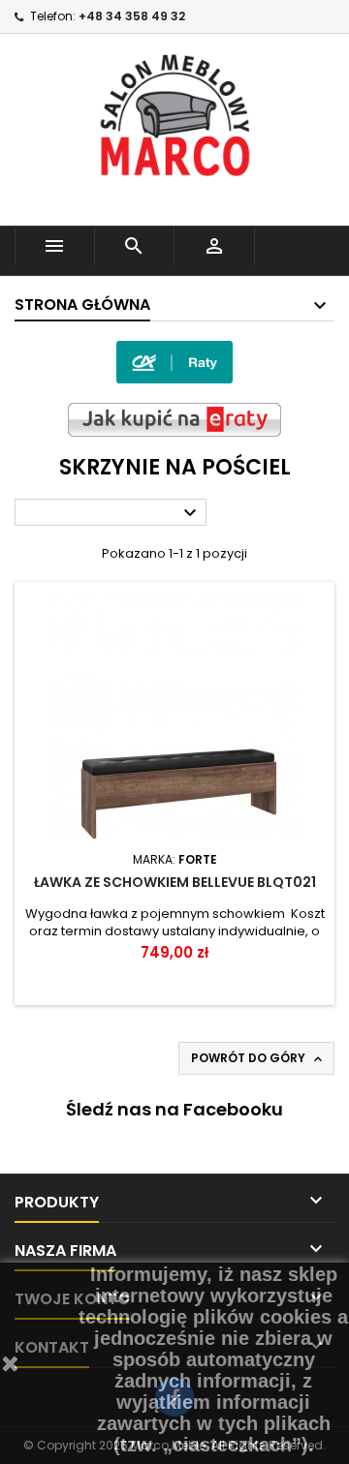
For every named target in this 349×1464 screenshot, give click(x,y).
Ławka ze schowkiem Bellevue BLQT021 (175, 882)
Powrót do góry (258, 1058)
